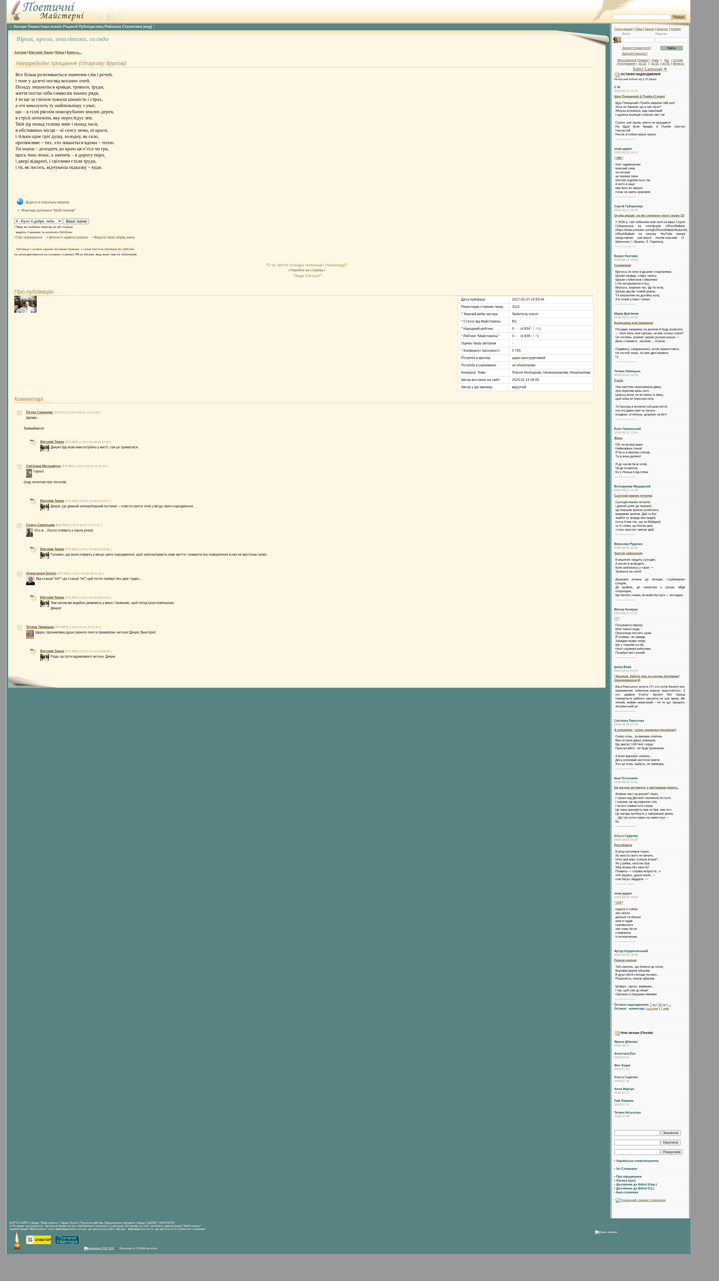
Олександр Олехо (41, 573)
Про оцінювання (29, 237)
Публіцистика (91, 26)
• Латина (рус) (625, 1180)
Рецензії (70, 26)
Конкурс (662, 29)
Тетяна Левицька (627, 371)
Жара (618, 438)
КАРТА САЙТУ (19, 1222)
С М (617, 87)
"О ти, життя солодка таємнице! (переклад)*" (307, 265)
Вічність (678, 63)
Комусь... (74, 52)
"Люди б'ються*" (307, 275)
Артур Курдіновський (631, 951)
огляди (99, 38)
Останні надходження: (631, 1004)
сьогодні (652, 1008)
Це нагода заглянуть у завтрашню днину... (646, 787)
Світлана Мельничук (43, 466)
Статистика (132, 26)
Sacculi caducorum (628, 553)
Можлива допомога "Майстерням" (48, 210)
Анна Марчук (624, 1089)
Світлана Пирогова (629, 720)
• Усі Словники (625, 1168)
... (669, 1004)
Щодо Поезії (70, 1222)
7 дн (653, 1004)
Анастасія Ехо (625, 1053)
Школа (649, 29)
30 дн (662, 1004)
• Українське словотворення (636, 1160)
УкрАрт (676, 29)
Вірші (59, 52)
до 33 (642, 63)
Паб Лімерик (624, 1100)
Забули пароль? (635, 54)
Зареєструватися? (636, 48)
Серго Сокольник (40, 525)
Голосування (623, 29)
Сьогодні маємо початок (633, 495)
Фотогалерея (626, 60)
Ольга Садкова (626, 835)
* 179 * (618, 902)
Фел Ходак (622, 1065)
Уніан (655, 60)
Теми (639, 29)
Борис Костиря (626, 256)
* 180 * (618, 158)
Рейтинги (112, 26)
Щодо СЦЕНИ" (147, 1222)
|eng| (147, 26)
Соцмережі (622, 265)
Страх (618, 380)
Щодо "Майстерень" (45, 1222)
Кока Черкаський (627, 428)
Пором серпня (625, 960)
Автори (20, 26)
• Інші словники (626, 1192)
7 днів (665, 1008)
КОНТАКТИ (167, 1222)
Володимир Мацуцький (632, 486)
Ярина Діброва (626, 1041)
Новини (642, 60)
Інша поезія (51, 26)
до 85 (666, 63)
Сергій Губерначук (628, 206)
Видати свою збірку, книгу (114, 237)
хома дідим (623, 148)
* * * (616, 618)
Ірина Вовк (622, 667)
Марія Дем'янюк (626, 313)
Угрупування (626, 63)
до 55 (655, 63)
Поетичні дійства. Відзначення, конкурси (107, 1222)
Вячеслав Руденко (628, 544)
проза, (46, 38)
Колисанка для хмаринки (633, 322)
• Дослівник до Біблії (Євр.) (635, 1184)
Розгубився (623, 845)
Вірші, (26, 38)
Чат (666, 60)
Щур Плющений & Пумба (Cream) (639, 96)
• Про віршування (627, 1176)
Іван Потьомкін (626, 778)
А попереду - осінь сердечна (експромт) (645, 730)
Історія (678, 60)
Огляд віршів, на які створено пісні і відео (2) (649, 215)
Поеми (34, 26)
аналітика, (73, 38)
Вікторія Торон (41, 52)
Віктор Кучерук (626, 609)
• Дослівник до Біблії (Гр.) (634, 1188)
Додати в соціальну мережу (47, 202)
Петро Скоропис (39, 412)
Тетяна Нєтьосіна (627, 1112)
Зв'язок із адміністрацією (68, 237)
